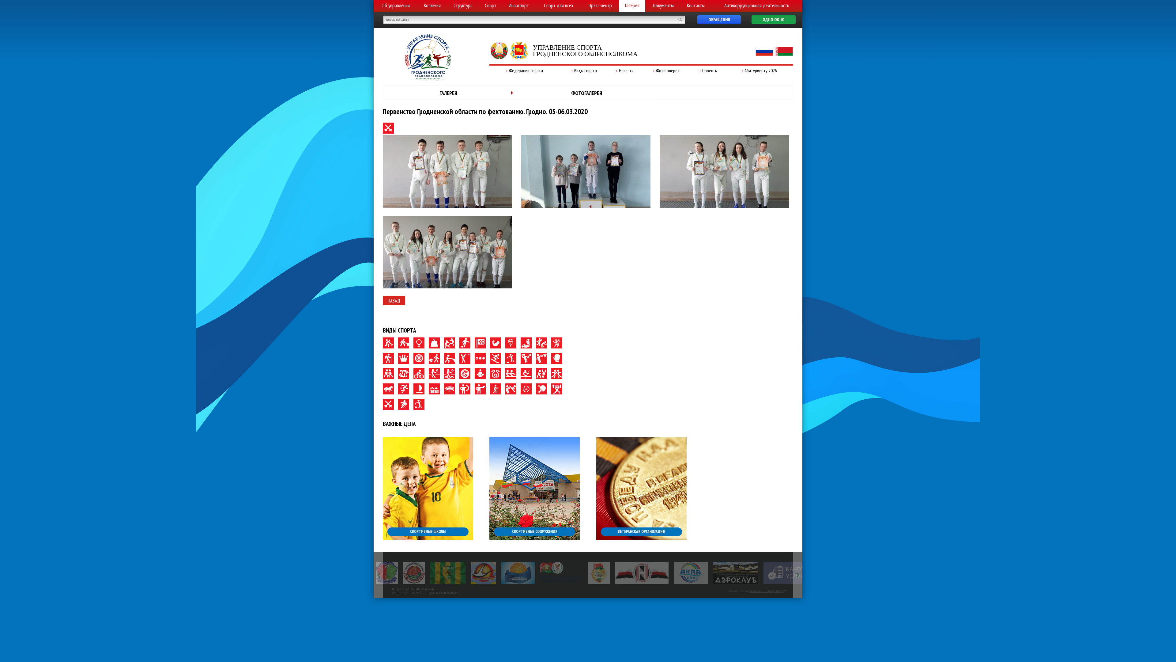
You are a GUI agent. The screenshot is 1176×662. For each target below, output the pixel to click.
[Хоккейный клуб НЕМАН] (615, 573)
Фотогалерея (667, 70)
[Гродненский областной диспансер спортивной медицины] (534, 573)
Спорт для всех (558, 5)
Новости (626, 70)
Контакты (696, 5)
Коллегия (432, 5)
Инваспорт (519, 5)
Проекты (710, 70)
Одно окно (774, 19)
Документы (663, 5)
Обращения (719, 19)
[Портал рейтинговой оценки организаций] (766, 573)
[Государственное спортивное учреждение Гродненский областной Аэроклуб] (708, 573)
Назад (394, 301)
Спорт (490, 5)
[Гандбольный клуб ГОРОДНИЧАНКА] (456, 573)
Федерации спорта (526, 70)
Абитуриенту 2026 (760, 70)
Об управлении (396, 5)
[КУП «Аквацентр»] (663, 573)
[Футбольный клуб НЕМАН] (420, 573)
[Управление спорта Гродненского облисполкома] (428, 77)
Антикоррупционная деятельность (756, 5)
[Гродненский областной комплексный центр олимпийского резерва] (387, 573)
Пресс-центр (600, 5)
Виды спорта (585, 70)
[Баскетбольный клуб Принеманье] (490, 573)
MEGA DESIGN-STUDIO (766, 591)
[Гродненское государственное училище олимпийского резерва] (572, 573)
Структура (463, 5)
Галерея (632, 5)
